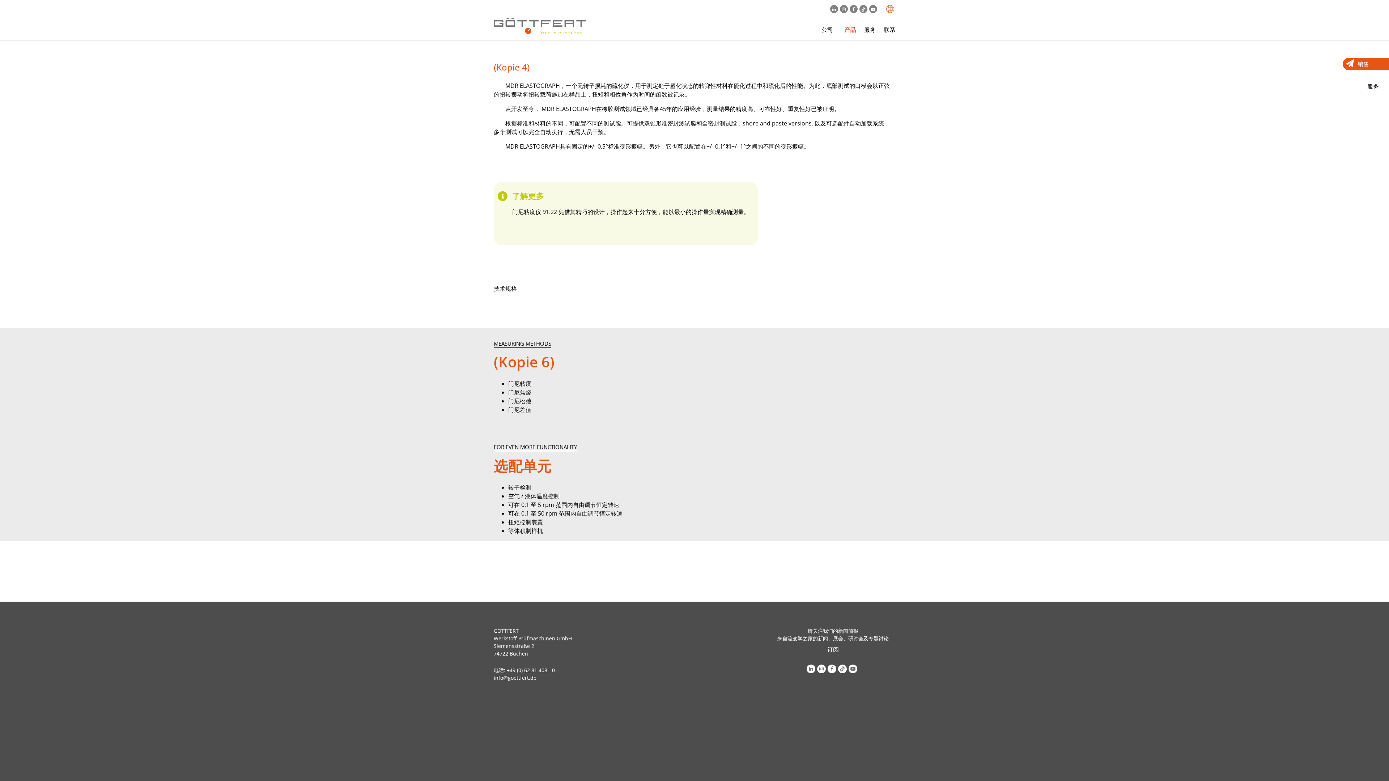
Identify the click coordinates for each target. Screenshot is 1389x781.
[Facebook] (854, 9)
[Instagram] (845, 9)
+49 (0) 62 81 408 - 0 (531, 670)
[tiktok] (864, 9)
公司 (827, 30)
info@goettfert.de (515, 677)
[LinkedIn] (835, 9)
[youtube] (874, 9)
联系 (889, 30)
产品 (850, 30)
